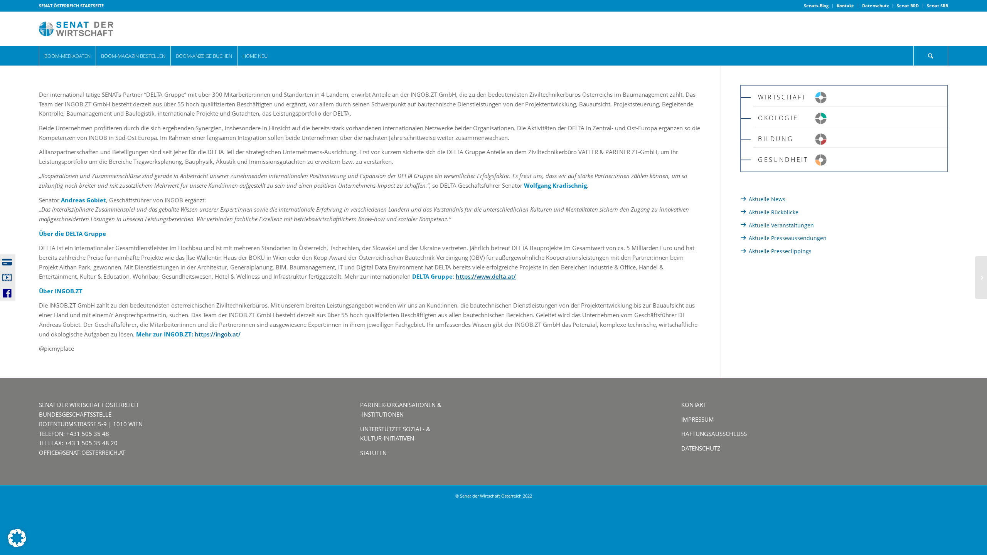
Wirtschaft (782, 97)
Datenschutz (875, 5)
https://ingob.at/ (218, 334)
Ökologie (778, 118)
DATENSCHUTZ (701, 448)
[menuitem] (816, 6)
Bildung (775, 139)
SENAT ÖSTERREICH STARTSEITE (71, 5)
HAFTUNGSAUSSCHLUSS (714, 433)
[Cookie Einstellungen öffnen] (17, 545)
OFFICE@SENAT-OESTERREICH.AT (82, 452)
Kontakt (845, 5)
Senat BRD (908, 5)
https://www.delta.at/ (486, 276)
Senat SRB (937, 5)
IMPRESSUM (697, 419)
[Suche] (930, 56)
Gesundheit (783, 159)
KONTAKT (693, 405)
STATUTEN (373, 453)
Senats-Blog (816, 5)
